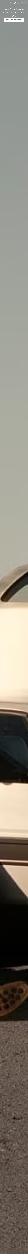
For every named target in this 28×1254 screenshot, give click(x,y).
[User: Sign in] (22, 2)
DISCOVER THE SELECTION (14, 19)
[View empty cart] (25, 3)
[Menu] (2, 2)
